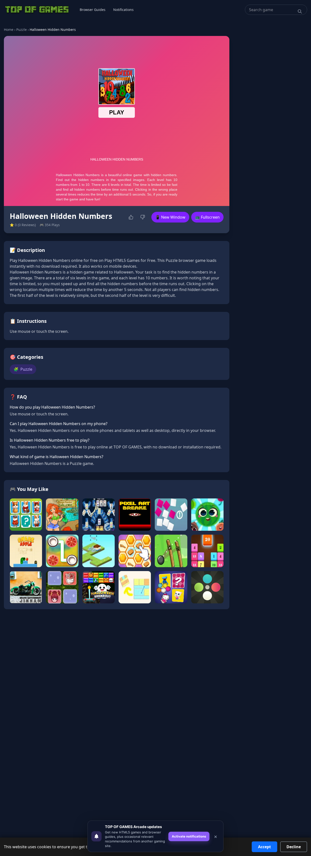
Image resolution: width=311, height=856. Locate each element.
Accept (264, 846)
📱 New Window (170, 217)
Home (8, 29)
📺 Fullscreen (207, 217)
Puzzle (21, 29)
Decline (293, 846)
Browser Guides (92, 9)
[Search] (299, 11)
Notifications (123, 9)
